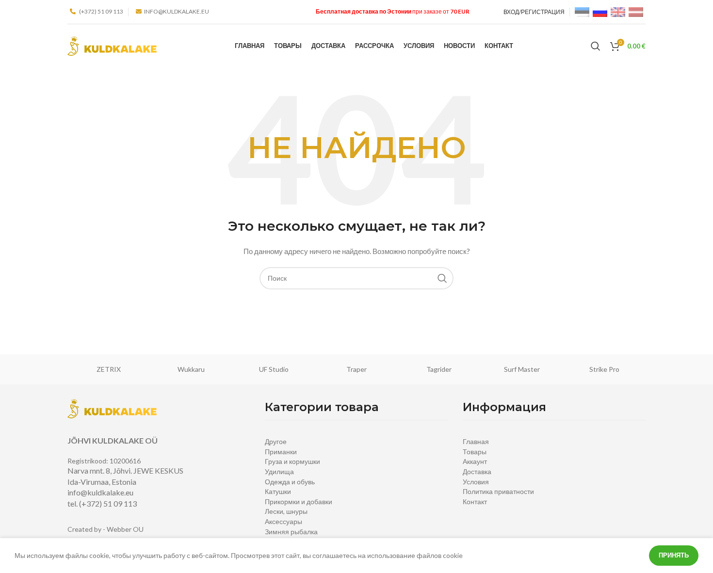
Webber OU (125, 529)
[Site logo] (112, 45)
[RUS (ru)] (600, 11)
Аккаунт (475, 461)
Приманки (281, 451)
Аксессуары (283, 521)
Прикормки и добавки (298, 501)
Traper (356, 369)
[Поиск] (595, 46)
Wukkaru (191, 369)
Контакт (475, 501)
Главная (476, 441)
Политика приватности (498, 491)
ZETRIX (109, 369)
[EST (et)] (582, 11)
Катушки (278, 491)
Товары (474, 451)
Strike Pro (604, 369)
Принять (674, 555)
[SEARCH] (442, 278)
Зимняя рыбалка (291, 531)
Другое (276, 441)
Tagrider (439, 369)
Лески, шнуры (286, 511)
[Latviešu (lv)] (636, 11)
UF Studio (274, 369)
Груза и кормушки (292, 461)
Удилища (279, 471)
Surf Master (522, 369)
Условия (476, 482)
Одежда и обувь (290, 482)
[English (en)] (618, 11)
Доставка (477, 471)
